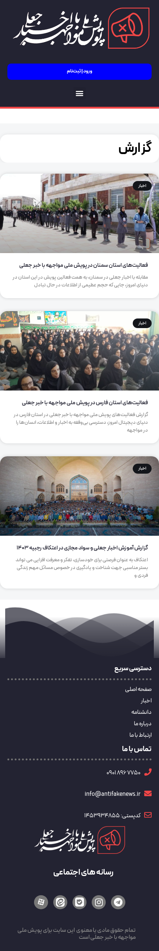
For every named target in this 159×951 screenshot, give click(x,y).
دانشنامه (141, 712)
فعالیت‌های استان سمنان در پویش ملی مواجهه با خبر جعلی (83, 265)
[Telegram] (118, 902)
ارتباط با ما (140, 735)
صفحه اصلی (138, 689)
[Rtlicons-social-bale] (79, 902)
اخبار (146, 700)
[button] (80, 93)
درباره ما (143, 723)
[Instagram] (99, 902)
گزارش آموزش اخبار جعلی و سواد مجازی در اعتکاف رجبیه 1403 (82, 548)
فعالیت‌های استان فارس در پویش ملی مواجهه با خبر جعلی (85, 403)
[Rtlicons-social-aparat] (41, 902)
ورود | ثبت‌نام (79, 71)
